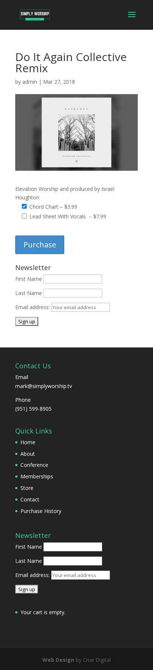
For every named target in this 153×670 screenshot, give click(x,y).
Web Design (58, 659)
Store (26, 487)
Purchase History (40, 510)
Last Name (28, 292)
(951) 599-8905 (33, 408)
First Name (28, 278)
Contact (29, 499)
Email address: (33, 307)
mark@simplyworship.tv (43, 386)
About (27, 453)
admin (29, 81)
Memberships (36, 476)
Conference (34, 464)
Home (27, 442)
